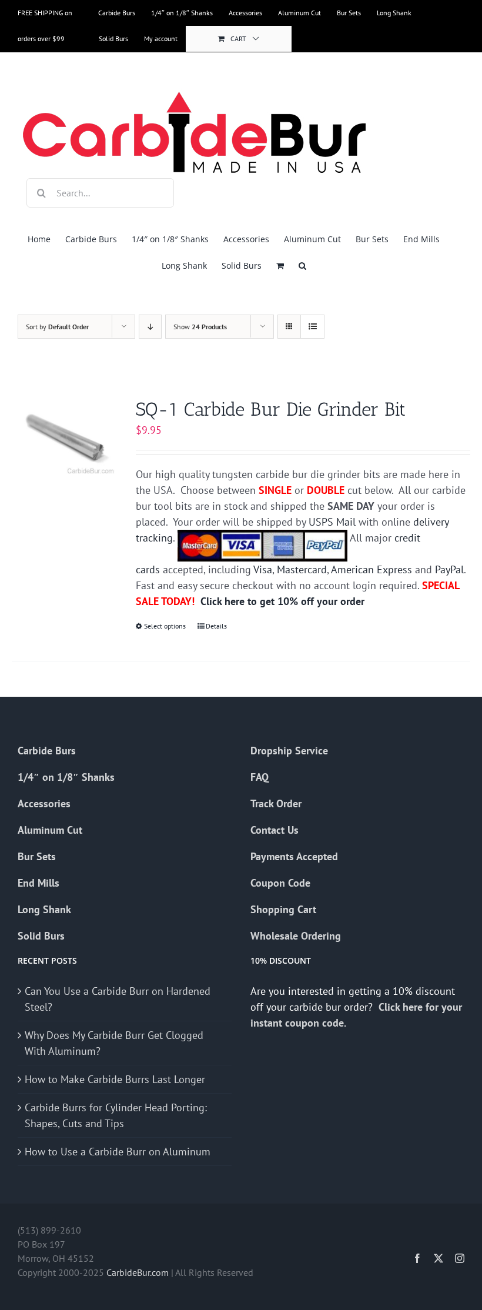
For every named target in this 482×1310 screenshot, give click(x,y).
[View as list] (312, 326)
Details (216, 625)
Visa (262, 569)
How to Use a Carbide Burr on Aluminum (117, 1151)
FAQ (259, 777)
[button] (302, 265)
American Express (371, 569)
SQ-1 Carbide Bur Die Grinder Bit (271, 409)
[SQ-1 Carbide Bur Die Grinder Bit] (64, 437)
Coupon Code (280, 883)
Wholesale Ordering (295, 936)
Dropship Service (289, 750)
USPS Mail (332, 522)
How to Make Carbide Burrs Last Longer (115, 1079)
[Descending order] (150, 327)
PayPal (449, 569)
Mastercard (302, 569)
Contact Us (274, 830)
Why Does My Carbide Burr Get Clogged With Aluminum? (114, 1043)
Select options (165, 625)
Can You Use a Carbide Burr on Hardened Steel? (117, 999)
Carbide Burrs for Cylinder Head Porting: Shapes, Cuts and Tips (116, 1115)
